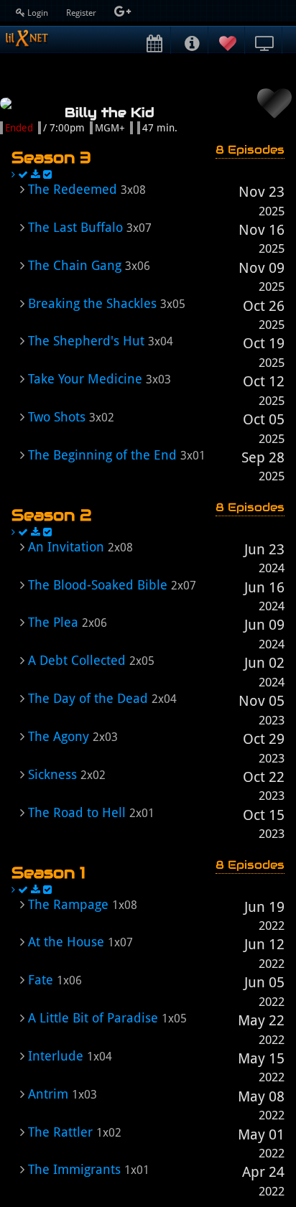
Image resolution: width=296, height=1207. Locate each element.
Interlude (55, 1055)
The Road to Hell (77, 812)
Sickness (52, 774)
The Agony (58, 736)
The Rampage (68, 904)
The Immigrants (74, 1169)
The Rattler (60, 1132)
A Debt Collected (77, 660)
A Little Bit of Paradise (93, 1017)
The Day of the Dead (88, 698)
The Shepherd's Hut (86, 340)
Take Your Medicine (85, 378)
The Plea (53, 622)
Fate (40, 979)
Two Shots (56, 416)
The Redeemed (72, 189)
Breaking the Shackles (92, 303)
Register (82, 13)
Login (37, 13)
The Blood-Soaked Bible (97, 584)
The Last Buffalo (75, 227)
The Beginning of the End (102, 454)
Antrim (48, 1093)
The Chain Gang (74, 265)
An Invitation (66, 546)
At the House (66, 941)
